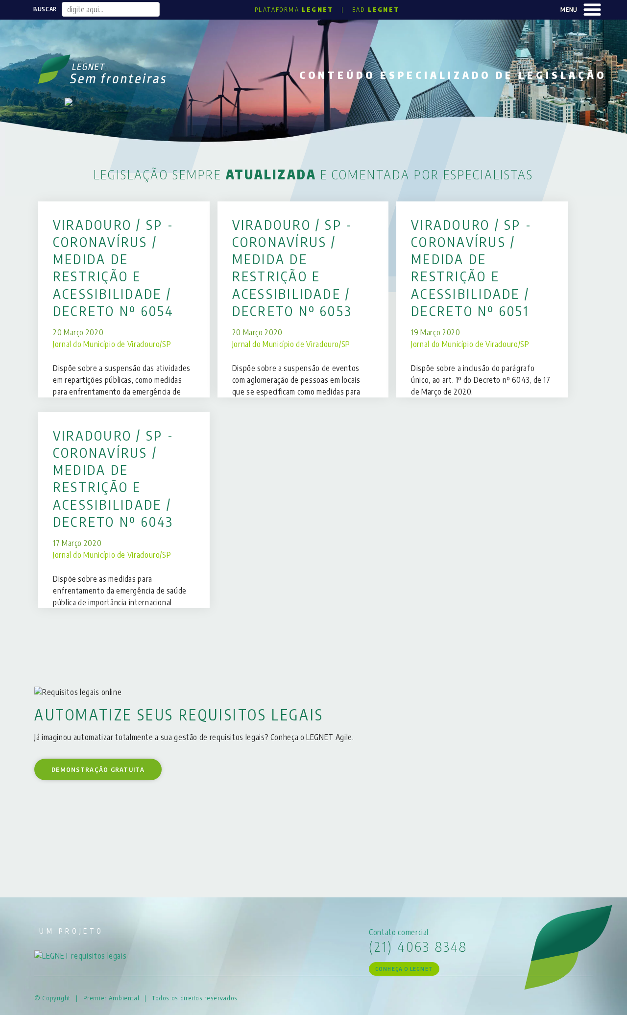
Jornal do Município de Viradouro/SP (112, 344)
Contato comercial (399, 932)
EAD (376, 9)
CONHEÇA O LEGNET (404, 968)
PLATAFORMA (294, 9)
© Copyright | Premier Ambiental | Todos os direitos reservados (136, 998)
